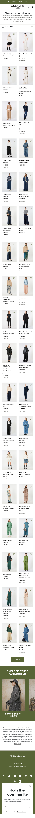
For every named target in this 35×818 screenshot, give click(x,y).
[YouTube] (20, 776)
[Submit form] (29, 807)
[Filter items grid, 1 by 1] (32, 27)
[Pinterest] (25, 776)
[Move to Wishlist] (14, 34)
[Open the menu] (3, 7)
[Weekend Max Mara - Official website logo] (17, 6)
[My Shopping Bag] (32, 7)
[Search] (28, 7)
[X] (31, 776)
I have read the (16, 811)
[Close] (30, 786)
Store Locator (19, 756)
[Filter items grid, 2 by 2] (28, 27)
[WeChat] (15, 781)
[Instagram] (4, 776)
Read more (17, 743)
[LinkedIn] (20, 781)
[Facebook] (15, 776)
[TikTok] (9, 776)
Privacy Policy (21, 811)
